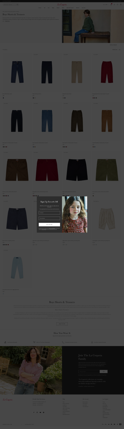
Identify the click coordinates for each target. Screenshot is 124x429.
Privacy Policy (44, 229)
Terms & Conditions (52, 228)
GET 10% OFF (49, 224)
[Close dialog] (85, 198)
